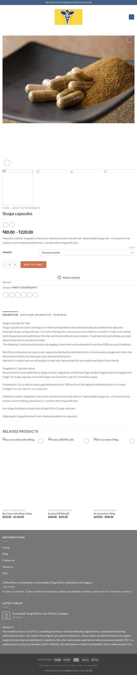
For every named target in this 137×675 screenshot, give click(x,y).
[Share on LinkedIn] (35, 295)
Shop (5, 553)
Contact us (9, 560)
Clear (131, 247)
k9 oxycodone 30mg (104, 513)
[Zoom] (7, 163)
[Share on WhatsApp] (5, 295)
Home (6, 208)
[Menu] (5, 17)
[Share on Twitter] (17, 295)
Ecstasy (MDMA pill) (58, 513)
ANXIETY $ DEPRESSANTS (26, 208)
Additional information (35, 314)
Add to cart (33, 264)
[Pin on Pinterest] (29, 295)
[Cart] (131, 17)
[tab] (10, 314)
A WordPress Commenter (17, 582)
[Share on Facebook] (11, 295)
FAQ (5, 573)
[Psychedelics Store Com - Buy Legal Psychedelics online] (68, 17)
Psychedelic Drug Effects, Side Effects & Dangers (64, 582)
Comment (17, 617)
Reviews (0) (59, 314)
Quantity (7, 252)
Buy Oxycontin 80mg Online (17, 513)
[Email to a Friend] (23, 295)
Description (10, 314)
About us (8, 566)
